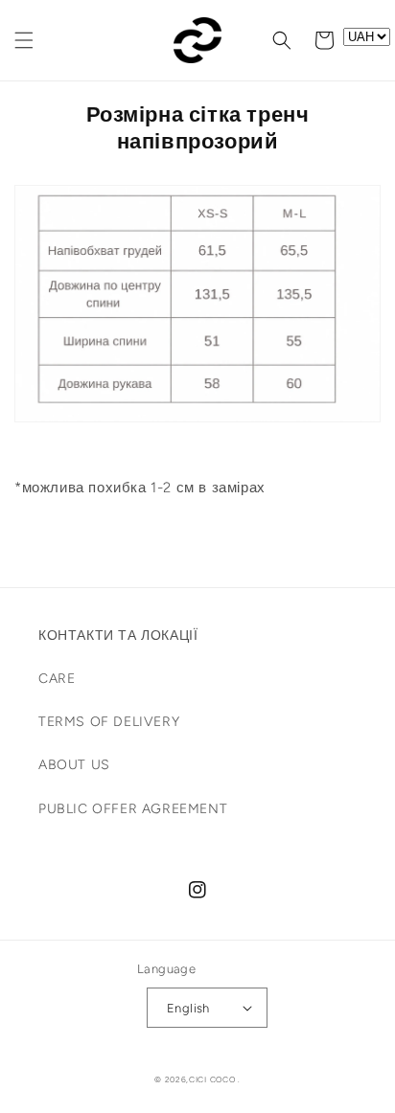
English (188, 1008)
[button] (24, 40)
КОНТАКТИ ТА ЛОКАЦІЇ (118, 635)
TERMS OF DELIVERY (108, 722)
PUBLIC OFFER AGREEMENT (132, 809)
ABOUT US (74, 765)
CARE (56, 678)
